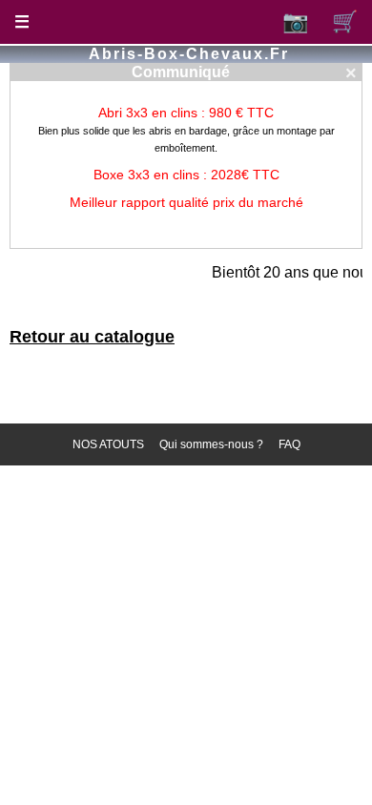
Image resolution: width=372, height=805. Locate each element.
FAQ (289, 444)
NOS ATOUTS (108, 444)
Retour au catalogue (92, 336)
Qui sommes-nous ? (211, 444)
